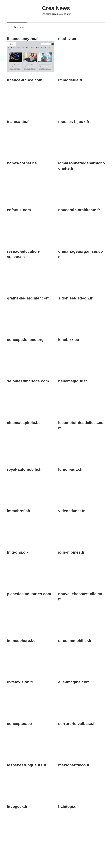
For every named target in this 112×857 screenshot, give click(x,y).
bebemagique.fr (72, 381)
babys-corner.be (22, 163)
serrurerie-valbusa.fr (77, 724)
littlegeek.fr (17, 806)
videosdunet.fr (71, 511)
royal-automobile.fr (24, 469)
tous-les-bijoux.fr (73, 122)
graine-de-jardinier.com (28, 298)
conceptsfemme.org (25, 340)
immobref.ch (18, 511)
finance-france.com (24, 80)
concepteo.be (19, 724)
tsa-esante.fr (18, 122)
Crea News (56, 8)
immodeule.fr (70, 80)
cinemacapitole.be (24, 423)
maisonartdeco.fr (73, 765)
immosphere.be (21, 640)
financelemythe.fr (23, 39)
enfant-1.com (19, 210)
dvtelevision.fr (20, 682)
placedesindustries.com (29, 594)
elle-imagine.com (74, 682)
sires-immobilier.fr (75, 640)
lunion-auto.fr (70, 469)
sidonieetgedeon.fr (75, 298)
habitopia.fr (68, 806)
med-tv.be (67, 39)
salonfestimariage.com (28, 381)
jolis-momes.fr (71, 552)
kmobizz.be (68, 340)
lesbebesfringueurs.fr (26, 765)
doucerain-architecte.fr (79, 210)
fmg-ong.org (18, 552)
